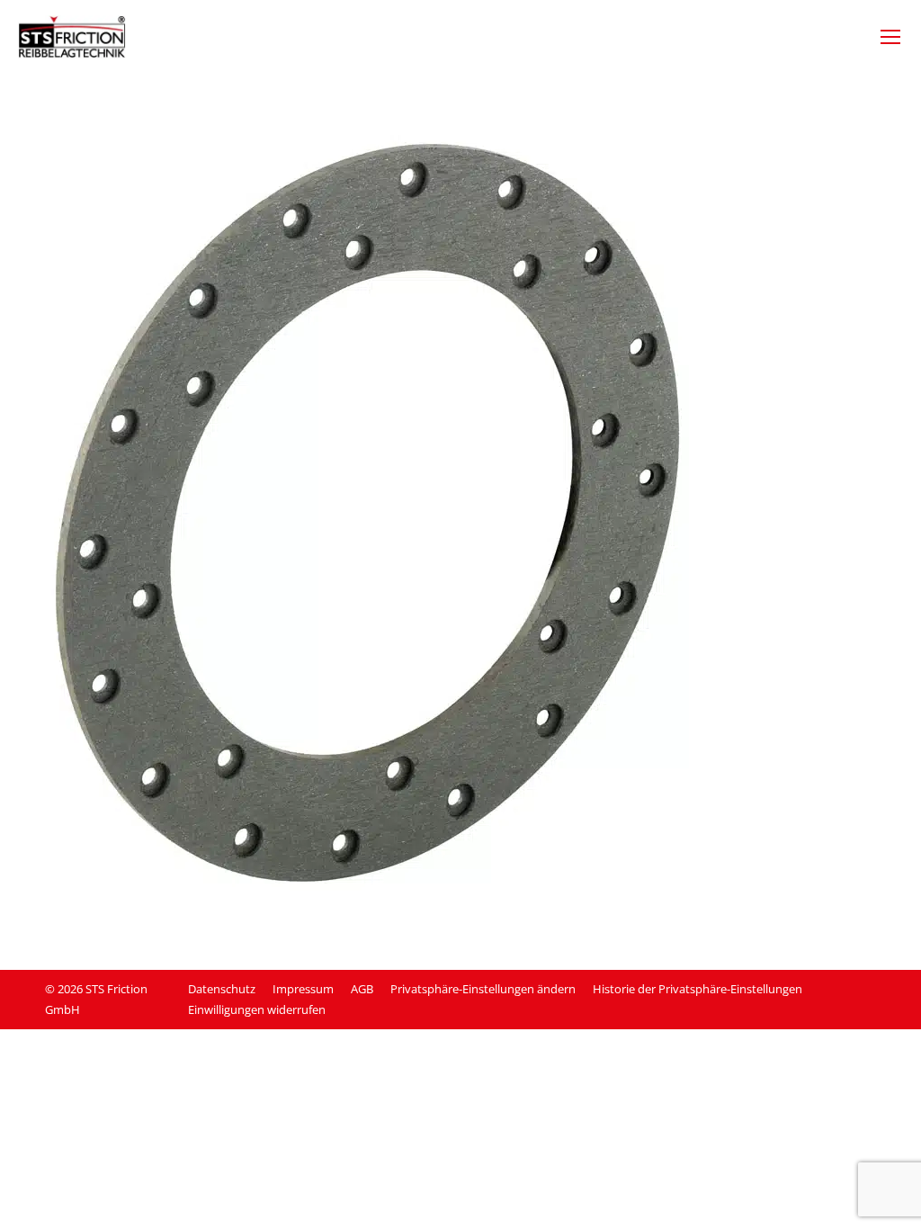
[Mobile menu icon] (890, 36)
